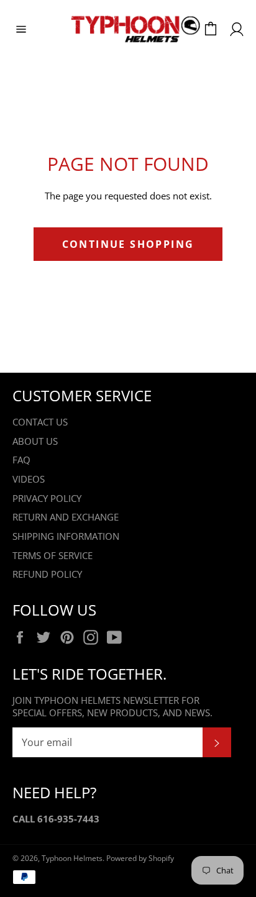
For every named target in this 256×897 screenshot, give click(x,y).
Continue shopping (128, 244)
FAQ (21, 459)
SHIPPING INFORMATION (65, 536)
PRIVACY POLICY (46, 498)
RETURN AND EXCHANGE (65, 517)
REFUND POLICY (47, 574)
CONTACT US (40, 422)
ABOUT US (35, 441)
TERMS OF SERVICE (52, 555)
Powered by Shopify (140, 858)
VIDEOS (28, 479)
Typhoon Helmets (72, 858)
